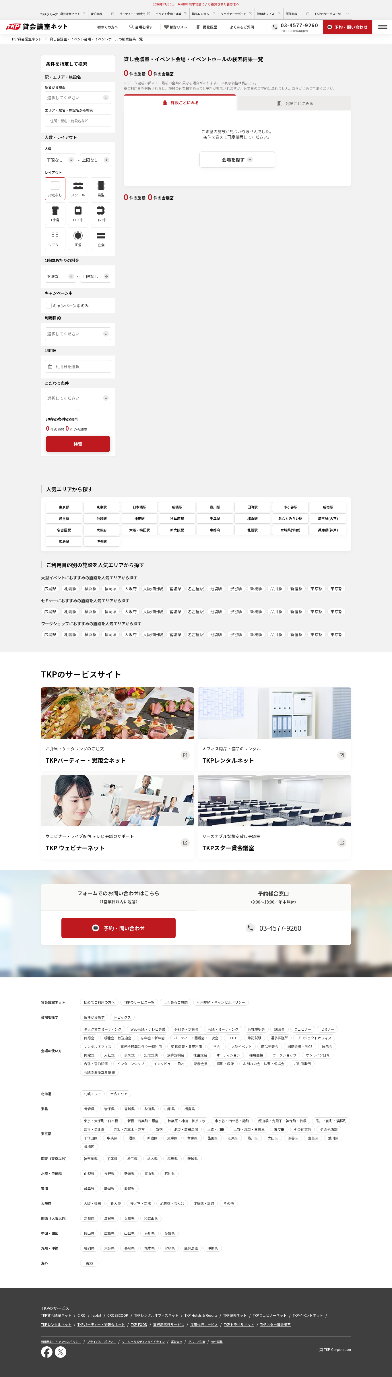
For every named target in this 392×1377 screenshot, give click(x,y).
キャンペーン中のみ (71, 305)
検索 (78, 443)
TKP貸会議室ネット (26, 38)
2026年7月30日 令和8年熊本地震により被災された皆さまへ (196, 4)
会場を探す (233, 159)
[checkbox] (49, 305)
